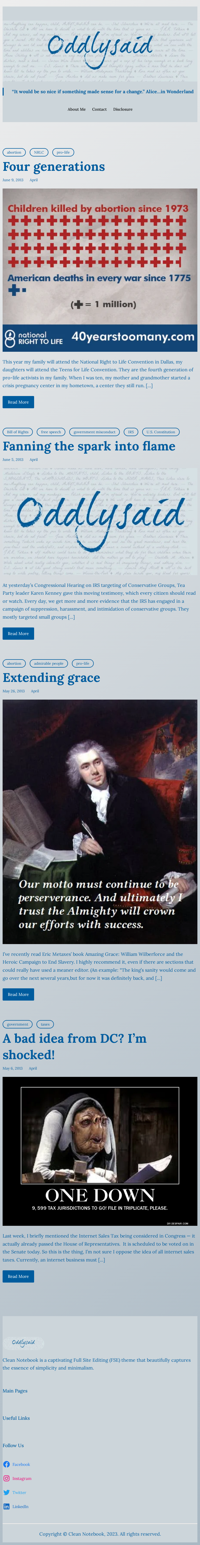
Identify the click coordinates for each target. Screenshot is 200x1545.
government (17, 1024)
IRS (131, 432)
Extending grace (51, 677)
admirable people (49, 663)
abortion (14, 152)
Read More (18, 402)
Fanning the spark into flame (89, 446)
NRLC (39, 152)
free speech (51, 432)
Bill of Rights (17, 432)
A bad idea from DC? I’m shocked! (75, 1046)
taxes (45, 1024)
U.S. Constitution (161, 432)
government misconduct (94, 432)
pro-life (63, 152)
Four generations (54, 166)
